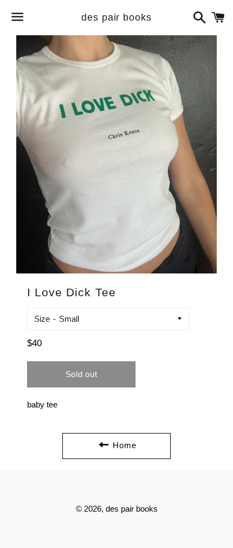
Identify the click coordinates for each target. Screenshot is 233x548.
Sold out (82, 374)
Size (42, 318)
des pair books (116, 17)
